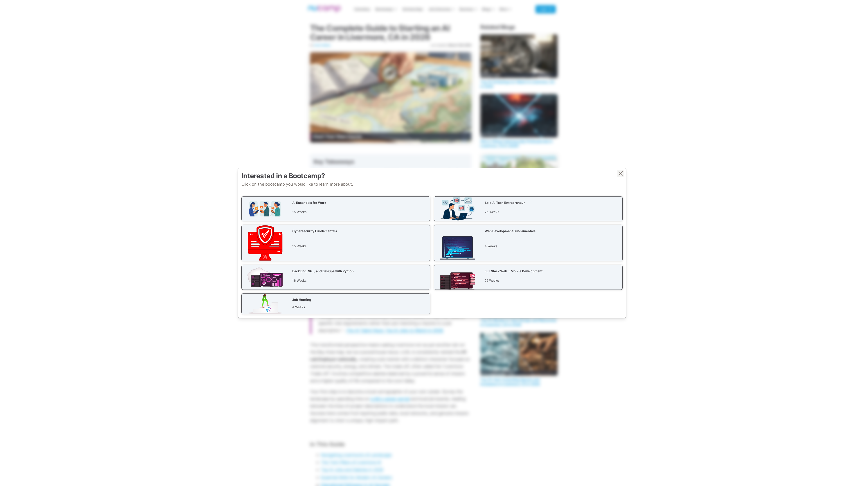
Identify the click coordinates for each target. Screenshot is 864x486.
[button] (335, 208)
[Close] (620, 173)
